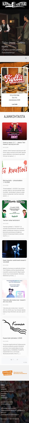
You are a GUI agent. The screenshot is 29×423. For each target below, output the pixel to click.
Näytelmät (3, 389)
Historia (3, 395)
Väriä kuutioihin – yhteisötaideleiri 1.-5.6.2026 (12, 181)
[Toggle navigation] (25, 58)
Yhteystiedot (4, 398)
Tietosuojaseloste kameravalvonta (10, 414)
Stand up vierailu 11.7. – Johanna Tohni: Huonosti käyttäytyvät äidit (14, 143)
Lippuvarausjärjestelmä (7, 402)
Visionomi (16, 419)
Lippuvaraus (4, 393)
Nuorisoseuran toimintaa (7, 391)
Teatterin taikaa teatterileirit (11, 220)
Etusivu (3, 387)
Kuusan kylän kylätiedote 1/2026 (12, 338)
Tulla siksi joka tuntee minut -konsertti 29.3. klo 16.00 (14, 301)
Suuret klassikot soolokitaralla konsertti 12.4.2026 (14, 261)
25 (17, 359)
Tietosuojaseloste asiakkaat (8, 408)
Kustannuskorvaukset (6, 404)
